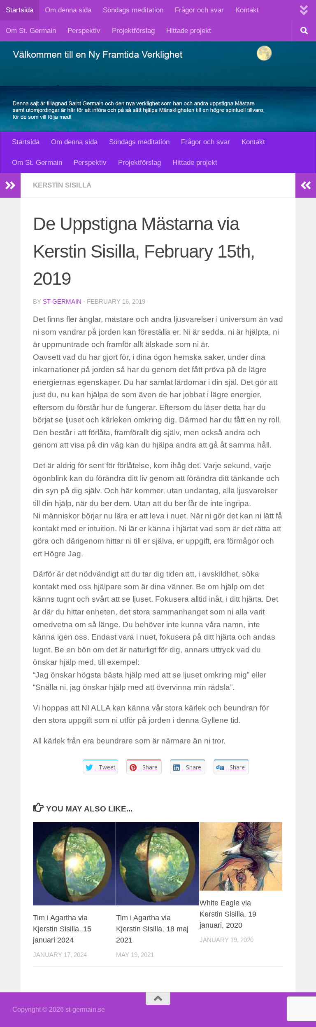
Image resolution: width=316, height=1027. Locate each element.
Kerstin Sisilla (62, 185)
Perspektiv (83, 31)
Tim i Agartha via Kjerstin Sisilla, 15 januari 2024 (62, 929)
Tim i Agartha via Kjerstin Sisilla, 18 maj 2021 (152, 929)
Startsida (19, 10)
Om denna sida (68, 10)
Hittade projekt (188, 31)
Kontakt (247, 10)
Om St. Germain (31, 31)
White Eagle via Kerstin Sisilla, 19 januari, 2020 (228, 914)
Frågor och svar (199, 10)
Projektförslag (133, 31)
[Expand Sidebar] (10, 185)
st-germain (62, 301)
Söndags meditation (133, 10)
